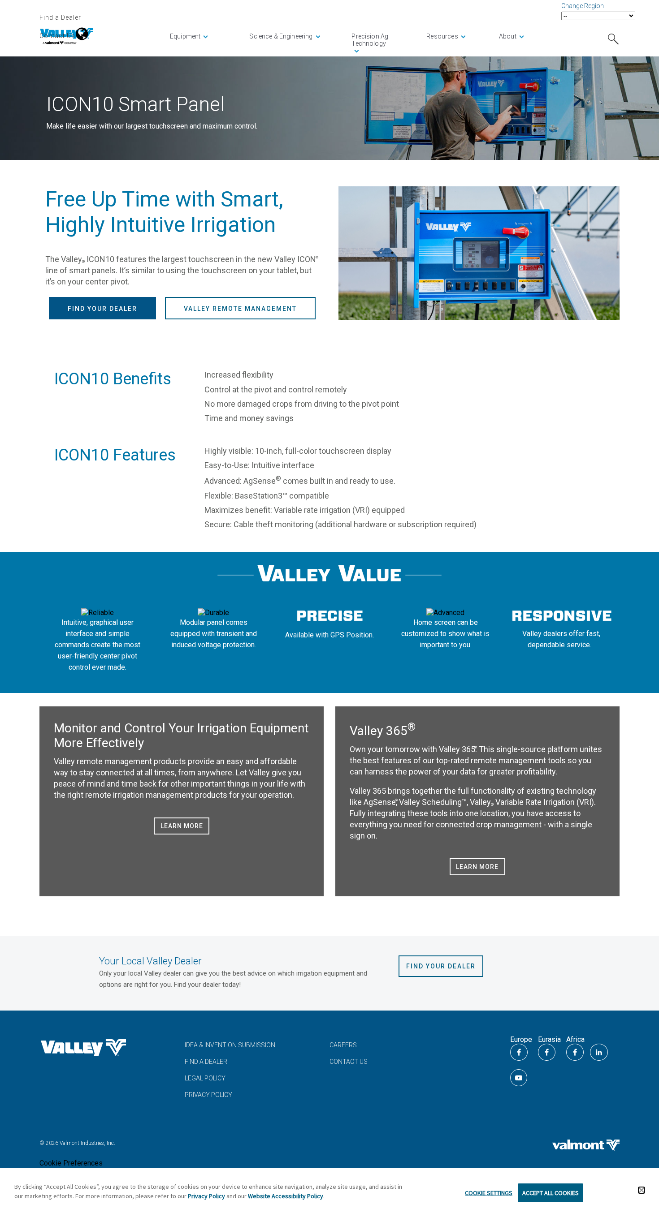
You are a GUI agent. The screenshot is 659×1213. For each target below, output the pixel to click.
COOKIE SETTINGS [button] (488, 1193)
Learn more (181, 826)
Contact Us (57, 35)
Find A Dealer (206, 1061)
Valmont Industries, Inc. (86, 1143)
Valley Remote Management (240, 308)
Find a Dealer (60, 17)
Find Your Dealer (102, 308)
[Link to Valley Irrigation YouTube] (518, 1077)
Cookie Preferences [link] (71, 1163)
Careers (343, 1045)
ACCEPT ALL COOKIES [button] (550, 1193)
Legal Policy (205, 1078)
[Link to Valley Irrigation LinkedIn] (599, 1052)
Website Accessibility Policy (285, 1196)
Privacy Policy (208, 1094)
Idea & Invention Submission (230, 1045)
